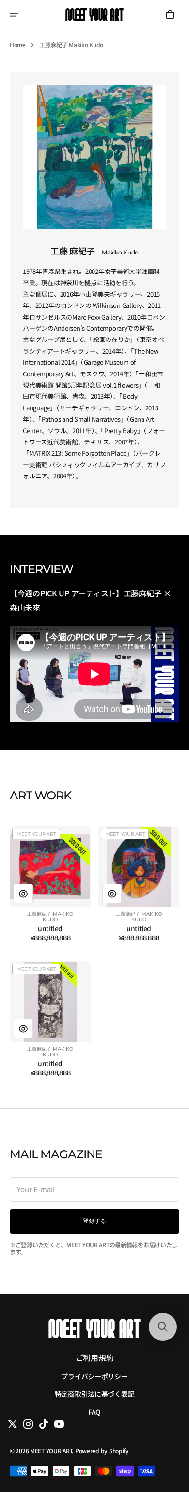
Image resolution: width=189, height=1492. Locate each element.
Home (18, 44)
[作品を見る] (23, 893)
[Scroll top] (162, 1435)
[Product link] (50, 884)
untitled (50, 928)
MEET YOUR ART (51, 1450)
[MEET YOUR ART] (94, 14)
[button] (20, 14)
